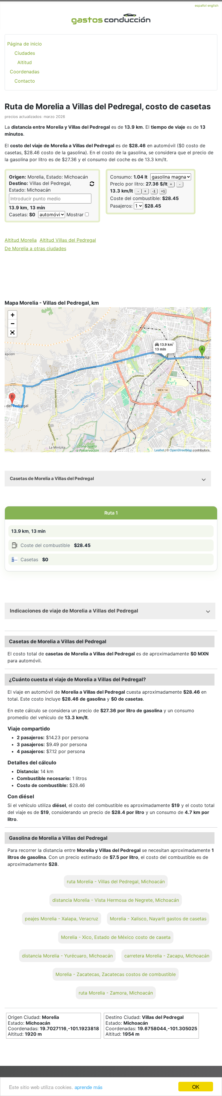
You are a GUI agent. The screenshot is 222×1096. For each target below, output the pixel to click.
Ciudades (24, 53)
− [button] (12, 323)
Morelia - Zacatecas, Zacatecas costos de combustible (116, 974)
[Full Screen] (12, 332)
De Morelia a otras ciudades (35, 248)
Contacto (24, 81)
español (201, 5)
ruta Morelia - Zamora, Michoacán (116, 993)
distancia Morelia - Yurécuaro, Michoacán (67, 956)
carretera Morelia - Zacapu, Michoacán (166, 956)
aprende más (89, 1086)
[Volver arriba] (211, 1076)
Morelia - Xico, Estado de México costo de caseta (116, 937)
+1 (163, 191)
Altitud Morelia (21, 240)
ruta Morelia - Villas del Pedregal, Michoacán (116, 881)
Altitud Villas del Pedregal (68, 240)
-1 (154, 191)
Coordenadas (24, 71)
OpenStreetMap (181, 450)
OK (195, 1086)
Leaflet (159, 450)
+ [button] (12, 315)
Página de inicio (24, 44)
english (213, 5)
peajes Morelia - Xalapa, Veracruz (61, 918)
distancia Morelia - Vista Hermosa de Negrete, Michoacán (115, 900)
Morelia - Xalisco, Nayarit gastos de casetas (158, 918)
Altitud (24, 62)
